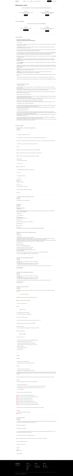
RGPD (25, 473)
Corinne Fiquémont (22, 210)
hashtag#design (53, 56)
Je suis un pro (49, 1)
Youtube (45, 466)
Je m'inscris (25, 15)
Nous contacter (46, 467)
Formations (24, 1)
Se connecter (36, 465)
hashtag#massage (19, 72)
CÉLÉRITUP (17, 1)
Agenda (31, 1)
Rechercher (38, 1)
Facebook (45, 465)
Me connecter (54, 1)
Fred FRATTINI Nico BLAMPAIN (35, 228)
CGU (18, 473)
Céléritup (17, 463)
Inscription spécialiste (37, 466)
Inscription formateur (37, 467)
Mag (28, 1)
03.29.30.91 (41, 228)
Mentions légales (22, 473)
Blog (34, 1)
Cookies (16, 473)
